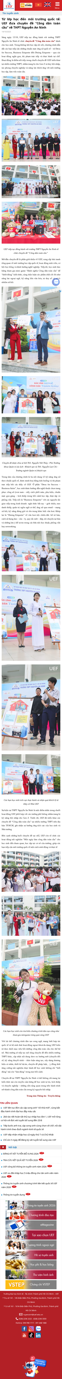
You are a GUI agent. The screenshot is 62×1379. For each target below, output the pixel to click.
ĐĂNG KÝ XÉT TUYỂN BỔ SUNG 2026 (21, 1153)
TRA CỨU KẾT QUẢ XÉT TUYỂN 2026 (20, 1160)
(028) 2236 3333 (39, 1318)
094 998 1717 (28, 1323)
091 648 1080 (41, 1323)
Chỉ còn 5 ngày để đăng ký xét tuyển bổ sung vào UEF (29, 1139)
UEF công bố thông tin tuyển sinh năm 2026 (25, 1166)
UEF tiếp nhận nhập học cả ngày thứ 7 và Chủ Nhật (28, 1134)
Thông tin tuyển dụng (14, 1194)
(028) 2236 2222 (25, 1318)
